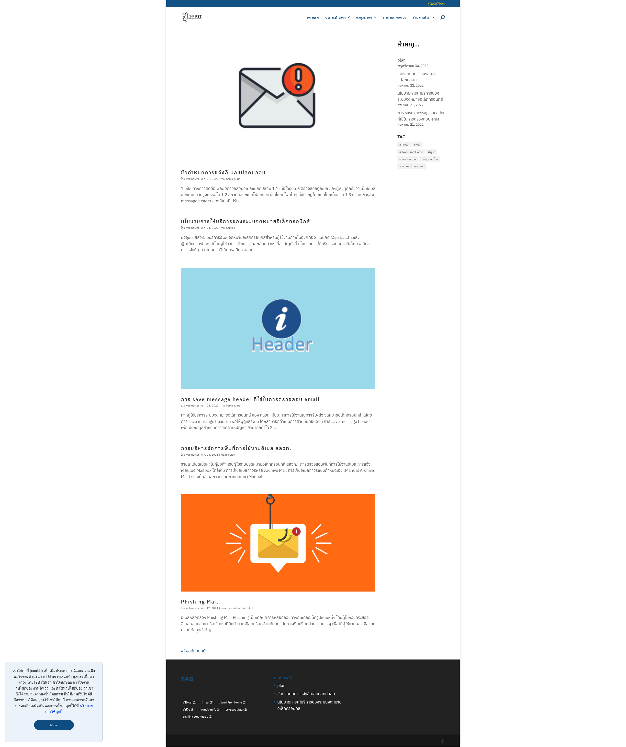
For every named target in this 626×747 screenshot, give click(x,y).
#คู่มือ (431, 152)
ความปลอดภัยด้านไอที (241, 608)
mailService (228, 179)
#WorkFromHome (411, 152)
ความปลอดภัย (407, 159)
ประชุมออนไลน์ (429, 159)
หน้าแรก (313, 17)
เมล (238, 179)
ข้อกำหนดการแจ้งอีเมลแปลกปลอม (223, 172)
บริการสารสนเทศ (337, 17)
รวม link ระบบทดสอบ (412, 166)
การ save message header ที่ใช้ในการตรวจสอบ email (250, 399)
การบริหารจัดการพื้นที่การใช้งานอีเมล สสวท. (236, 447)
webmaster (192, 179)
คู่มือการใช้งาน (436, 4)
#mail (417, 145)
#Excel (404, 145)
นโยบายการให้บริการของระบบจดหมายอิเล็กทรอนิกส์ (245, 221)
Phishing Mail (199, 601)
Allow (54, 725)
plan (401, 60)
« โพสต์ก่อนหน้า (194, 651)
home (224, 608)
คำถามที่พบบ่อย (394, 17)
